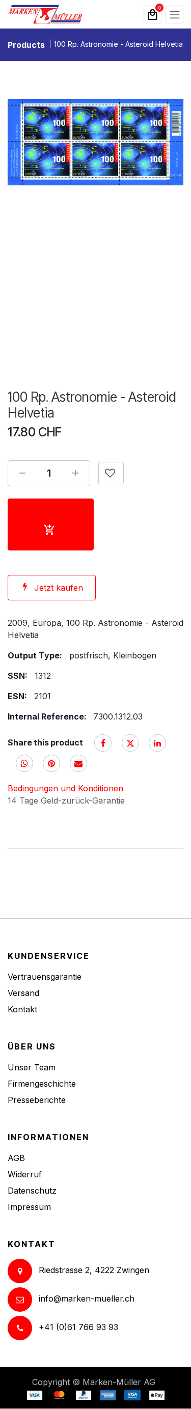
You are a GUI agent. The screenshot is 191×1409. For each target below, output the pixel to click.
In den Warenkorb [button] (51, 524)
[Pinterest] (51, 763)
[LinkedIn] (157, 743)
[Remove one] (22, 473)
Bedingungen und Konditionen (65, 788)
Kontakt (22, 1009)
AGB (16, 1158)
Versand (23, 993)
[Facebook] (103, 743)
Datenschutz (32, 1190)
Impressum (29, 1207)
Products (26, 45)
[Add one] (75, 473)
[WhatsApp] (24, 763)
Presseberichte (37, 1100)
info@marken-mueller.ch (86, 1299)
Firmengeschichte (42, 1084)
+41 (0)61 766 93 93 (78, 1327)
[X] (130, 743)
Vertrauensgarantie (44, 977)
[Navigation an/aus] (174, 14)
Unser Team (32, 1067)
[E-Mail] (78, 763)
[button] (111, 473)
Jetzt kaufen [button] (58, 588)
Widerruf (25, 1174)
